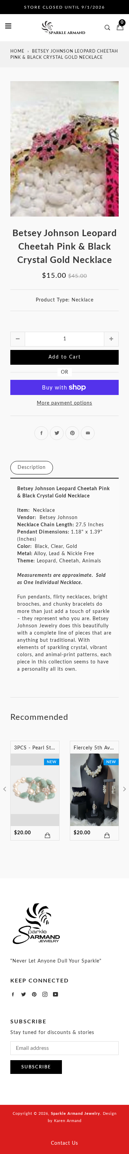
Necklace (83, 300)
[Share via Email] (88, 433)
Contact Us (64, 1143)
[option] (64, 149)
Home (17, 51)
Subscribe (36, 1067)
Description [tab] (32, 467)
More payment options (64, 403)
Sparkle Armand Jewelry (75, 1113)
